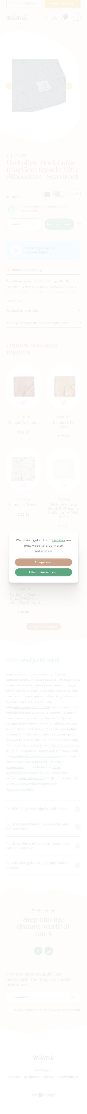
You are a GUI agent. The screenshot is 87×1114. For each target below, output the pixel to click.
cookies (58, 540)
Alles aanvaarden (43, 572)
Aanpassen (43, 562)
